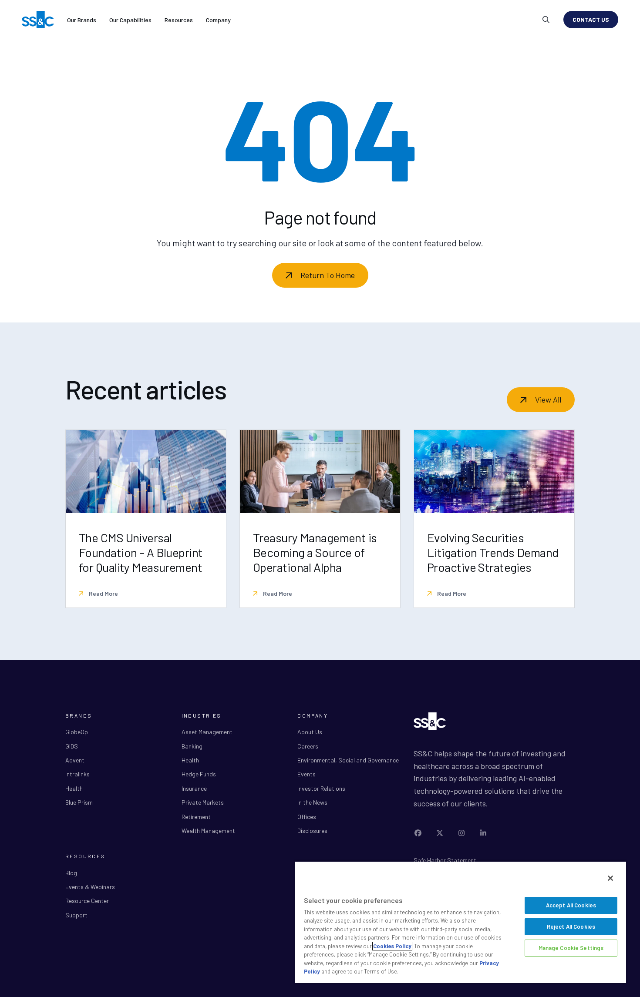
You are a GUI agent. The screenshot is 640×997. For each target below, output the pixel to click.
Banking (192, 746)
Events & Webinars (90, 886)
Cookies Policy (392, 946)
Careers (307, 746)
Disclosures (312, 830)
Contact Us (591, 19)
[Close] (610, 878)
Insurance (194, 788)
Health (74, 788)
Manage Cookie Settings (571, 947)
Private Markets (203, 802)
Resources (179, 19)
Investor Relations (321, 788)
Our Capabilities (130, 19)
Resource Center (87, 900)
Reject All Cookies (571, 926)
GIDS (71, 746)
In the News (312, 802)
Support (76, 915)
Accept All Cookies (571, 905)
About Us (309, 731)
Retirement (196, 816)
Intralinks (77, 774)
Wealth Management (208, 830)
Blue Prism (79, 802)
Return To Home (327, 275)
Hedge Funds (199, 774)
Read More (103, 593)
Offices (306, 816)
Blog (71, 872)
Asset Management (207, 731)
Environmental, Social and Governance (348, 760)
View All (548, 399)
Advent (74, 760)
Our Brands (81, 19)
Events (306, 774)
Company (218, 19)
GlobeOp (76, 731)
